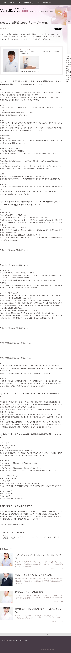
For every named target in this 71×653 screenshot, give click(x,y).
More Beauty (28, 2)
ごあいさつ (3, 640)
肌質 (38, 2)
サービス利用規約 (13, 640)
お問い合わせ (23, 640)
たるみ (11, 2)
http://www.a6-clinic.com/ (32, 71)
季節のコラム (47, 2)
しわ (4, 2)
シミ (18, 2)
